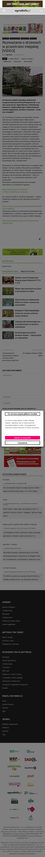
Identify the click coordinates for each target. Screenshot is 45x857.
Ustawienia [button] (22, 443)
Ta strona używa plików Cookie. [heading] (23, 414)
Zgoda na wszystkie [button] (22, 438)
